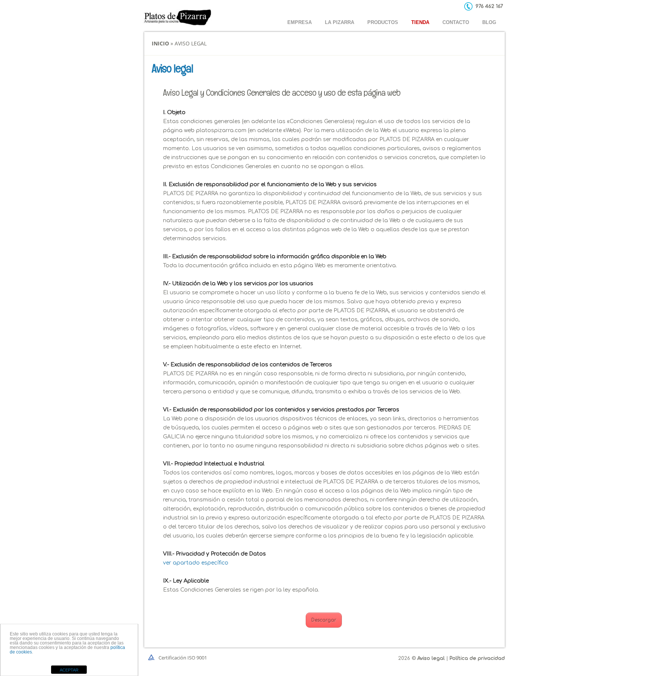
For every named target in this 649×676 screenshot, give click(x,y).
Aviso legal (431, 658)
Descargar (323, 620)
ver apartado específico (195, 563)
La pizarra (339, 22)
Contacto (455, 22)
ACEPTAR (69, 670)
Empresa (299, 22)
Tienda (420, 22)
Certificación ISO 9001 (182, 657)
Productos (382, 22)
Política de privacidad (477, 658)
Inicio (160, 43)
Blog (489, 22)
